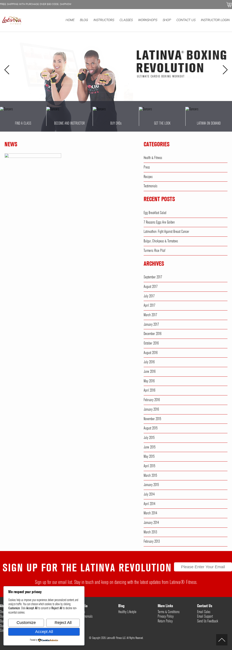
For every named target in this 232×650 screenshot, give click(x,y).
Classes (126, 20)
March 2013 (150, 532)
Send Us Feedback (207, 621)
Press (147, 167)
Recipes (148, 177)
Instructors (103, 20)
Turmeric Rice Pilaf (154, 251)
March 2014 (150, 513)
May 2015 (149, 456)
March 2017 (150, 315)
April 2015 (149, 466)
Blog (84, 20)
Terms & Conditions (168, 612)
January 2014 (151, 523)
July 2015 (149, 438)
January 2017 (151, 324)
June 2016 (149, 371)
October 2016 (151, 343)
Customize (26, 622)
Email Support (205, 616)
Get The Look (162, 123)
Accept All (44, 631)
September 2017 (153, 277)
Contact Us (186, 20)
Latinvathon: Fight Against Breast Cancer (166, 232)
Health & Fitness (153, 158)
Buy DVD (115, 123)
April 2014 (149, 504)
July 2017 (149, 296)
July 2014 (149, 494)
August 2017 (150, 287)
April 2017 (149, 305)
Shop (166, 20)
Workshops (147, 20)
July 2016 (149, 362)
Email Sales (203, 612)
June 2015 (149, 447)
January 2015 (151, 485)
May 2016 (149, 381)
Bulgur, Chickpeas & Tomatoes (161, 241)
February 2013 (152, 541)
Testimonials (150, 186)
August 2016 (150, 353)
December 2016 (152, 334)
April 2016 (149, 390)
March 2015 (150, 475)
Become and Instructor (69, 123)
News (11, 144)
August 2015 (150, 428)
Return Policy (165, 621)
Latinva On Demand (209, 123)
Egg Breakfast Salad (155, 213)
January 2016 (151, 409)
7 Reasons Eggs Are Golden (159, 222)
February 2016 (152, 400)
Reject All (63, 622)
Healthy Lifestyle (127, 612)
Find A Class (23, 123)
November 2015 (152, 419)
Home (70, 20)
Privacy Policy (166, 616)
